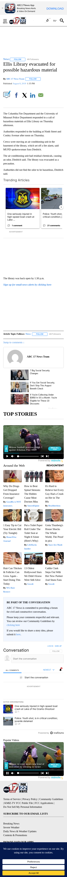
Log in (50, 646)
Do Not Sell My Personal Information (22, 807)
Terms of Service (12, 799)
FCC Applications (44, 803)
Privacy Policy (29, 799)
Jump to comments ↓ (13, 342)
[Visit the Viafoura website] (57, 732)
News (28, 334)
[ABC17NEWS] (21, 20)
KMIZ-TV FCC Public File (18, 803)
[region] (33, 690)
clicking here (13, 625)
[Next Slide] (61, 207)
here (18, 634)
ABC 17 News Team (15, 79)
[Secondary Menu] (7, 20)
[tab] (12, 670)
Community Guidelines (51, 799)
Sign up (58, 646)
